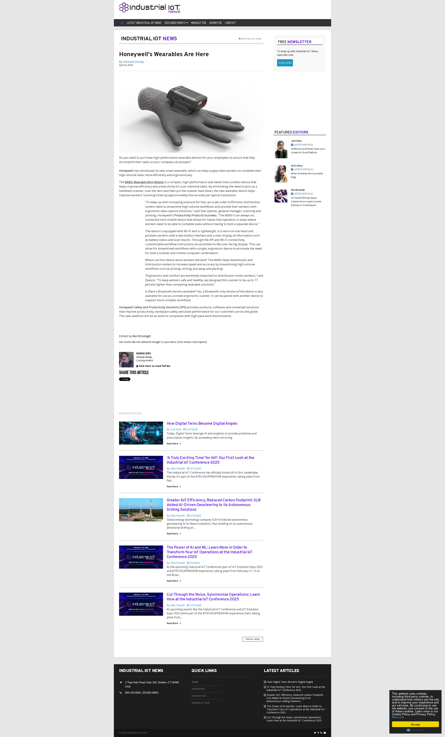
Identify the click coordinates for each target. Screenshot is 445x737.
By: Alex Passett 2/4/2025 (183, 562)
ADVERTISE (198, 689)
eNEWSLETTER (200, 703)
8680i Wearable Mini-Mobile (144, 182)
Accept (415, 724)
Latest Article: (303, 144)
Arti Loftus (297, 165)
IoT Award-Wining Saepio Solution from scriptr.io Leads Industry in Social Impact (306, 201)
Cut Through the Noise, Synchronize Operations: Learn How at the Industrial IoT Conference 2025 (213, 597)
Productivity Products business (195, 215)
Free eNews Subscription (192, 342)
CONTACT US (199, 696)
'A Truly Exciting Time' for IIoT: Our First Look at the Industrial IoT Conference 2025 (210, 460)
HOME (195, 682)
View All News (253, 639)
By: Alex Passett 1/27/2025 (184, 605)
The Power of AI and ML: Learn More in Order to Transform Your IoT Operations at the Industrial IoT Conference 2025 (209, 552)
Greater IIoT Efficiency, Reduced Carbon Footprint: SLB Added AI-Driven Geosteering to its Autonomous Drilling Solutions (214, 505)
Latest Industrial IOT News (144, 23)
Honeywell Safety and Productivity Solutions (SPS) (152, 307)
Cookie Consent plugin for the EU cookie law (415, 730)
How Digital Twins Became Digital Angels (202, 423)
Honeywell (126, 171)
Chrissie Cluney (133, 62)
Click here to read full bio (154, 366)
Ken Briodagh (141, 336)
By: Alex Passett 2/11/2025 (184, 468)
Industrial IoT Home (250, 38)
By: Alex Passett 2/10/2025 (184, 515)
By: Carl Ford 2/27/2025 (182, 429)
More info (398, 717)
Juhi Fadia (296, 141)
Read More (172, 444)
